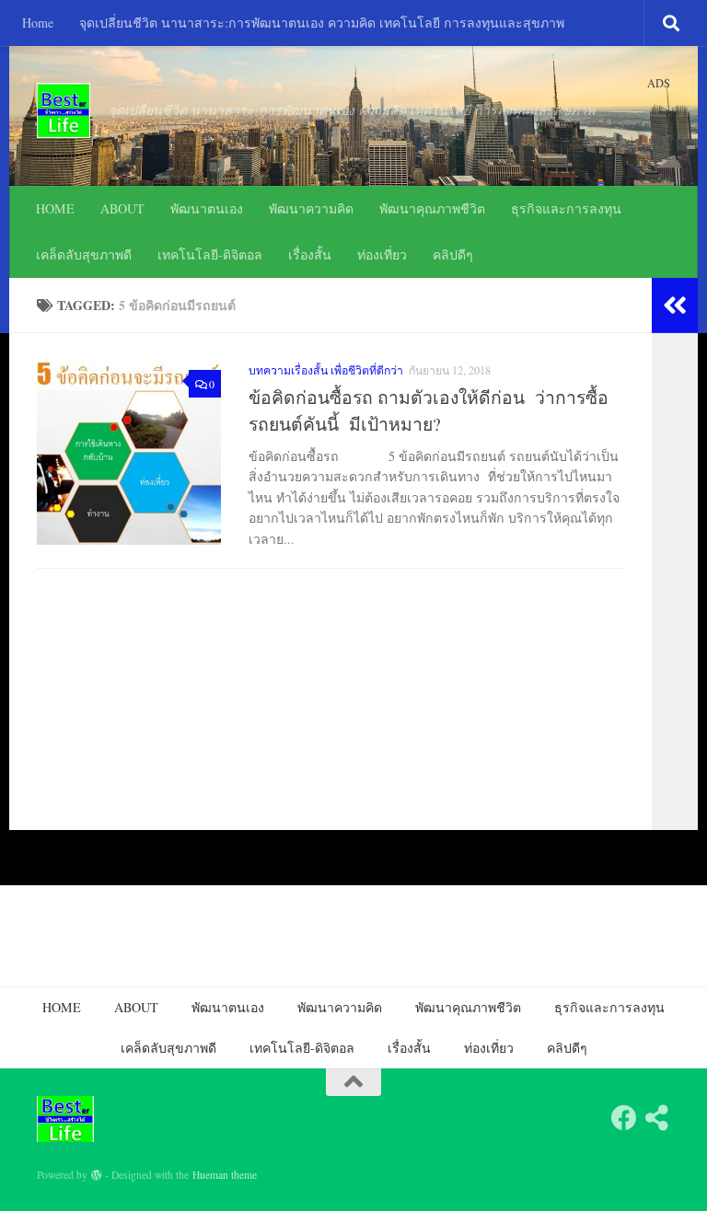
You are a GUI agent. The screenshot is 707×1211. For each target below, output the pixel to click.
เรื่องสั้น (309, 254)
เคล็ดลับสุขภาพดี (84, 254)
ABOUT (122, 208)
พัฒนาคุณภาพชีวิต (432, 208)
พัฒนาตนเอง (206, 208)
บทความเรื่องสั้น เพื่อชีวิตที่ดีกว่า (326, 370)
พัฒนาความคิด (311, 208)
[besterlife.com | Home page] (63, 110)
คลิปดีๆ (453, 254)
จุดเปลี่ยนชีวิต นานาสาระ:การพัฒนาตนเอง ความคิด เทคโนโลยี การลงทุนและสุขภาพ (321, 22)
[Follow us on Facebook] (624, 1118)
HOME (55, 208)
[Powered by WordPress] (96, 1175)
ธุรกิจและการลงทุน (566, 208)
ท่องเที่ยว (382, 254)
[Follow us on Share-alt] (657, 1118)
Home (37, 22)
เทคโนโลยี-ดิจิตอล (209, 254)
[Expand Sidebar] (675, 305)
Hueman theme (224, 1175)
